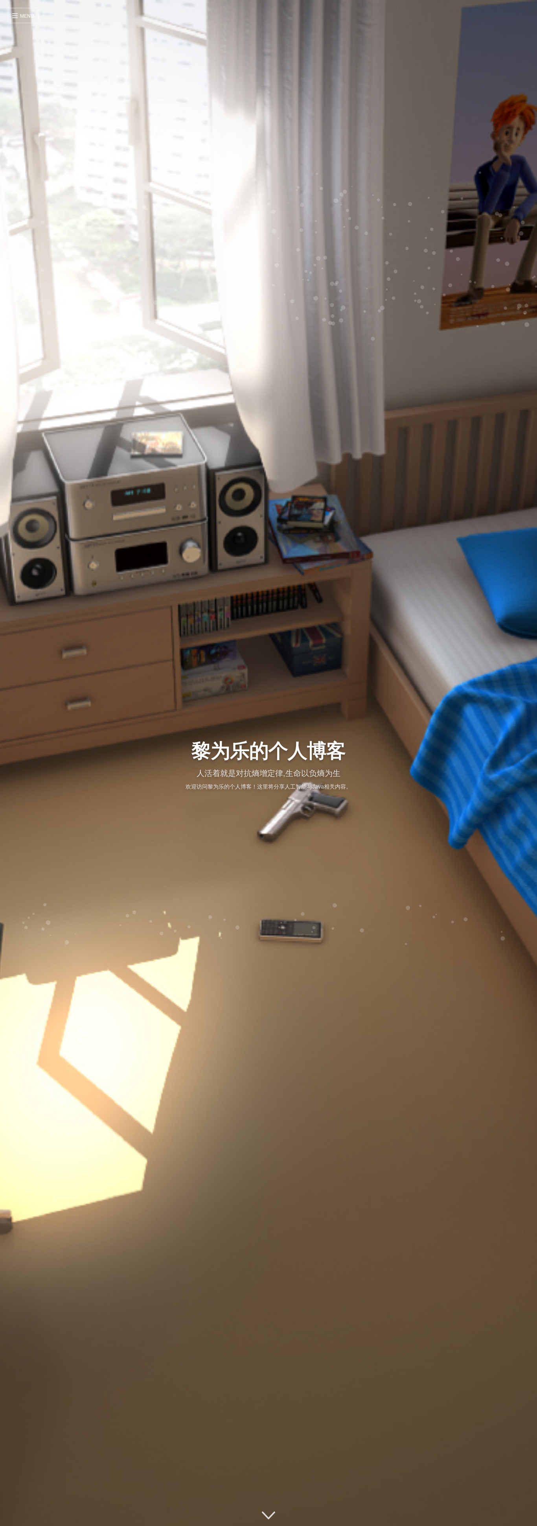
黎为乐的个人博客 (268, 749)
